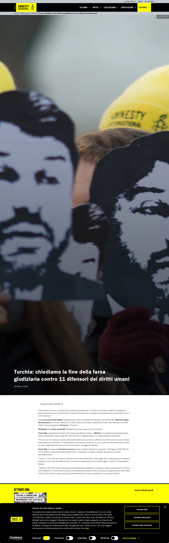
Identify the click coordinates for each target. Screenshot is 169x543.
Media (140, 1)
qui (87, 528)
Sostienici (143, 7)
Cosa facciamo (110, 7)
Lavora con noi (129, 1)
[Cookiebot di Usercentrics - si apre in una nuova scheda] (16, 538)
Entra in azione (127, 7)
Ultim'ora (34, 13)
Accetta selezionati (142, 517)
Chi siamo (83, 7)
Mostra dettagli (129, 538)
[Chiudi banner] (165, 507)
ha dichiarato (46, 419)
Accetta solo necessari (142, 525)
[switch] (69, 538)
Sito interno (149, 1)
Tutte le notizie (25, 13)
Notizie (95, 7)
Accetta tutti (142, 509)
